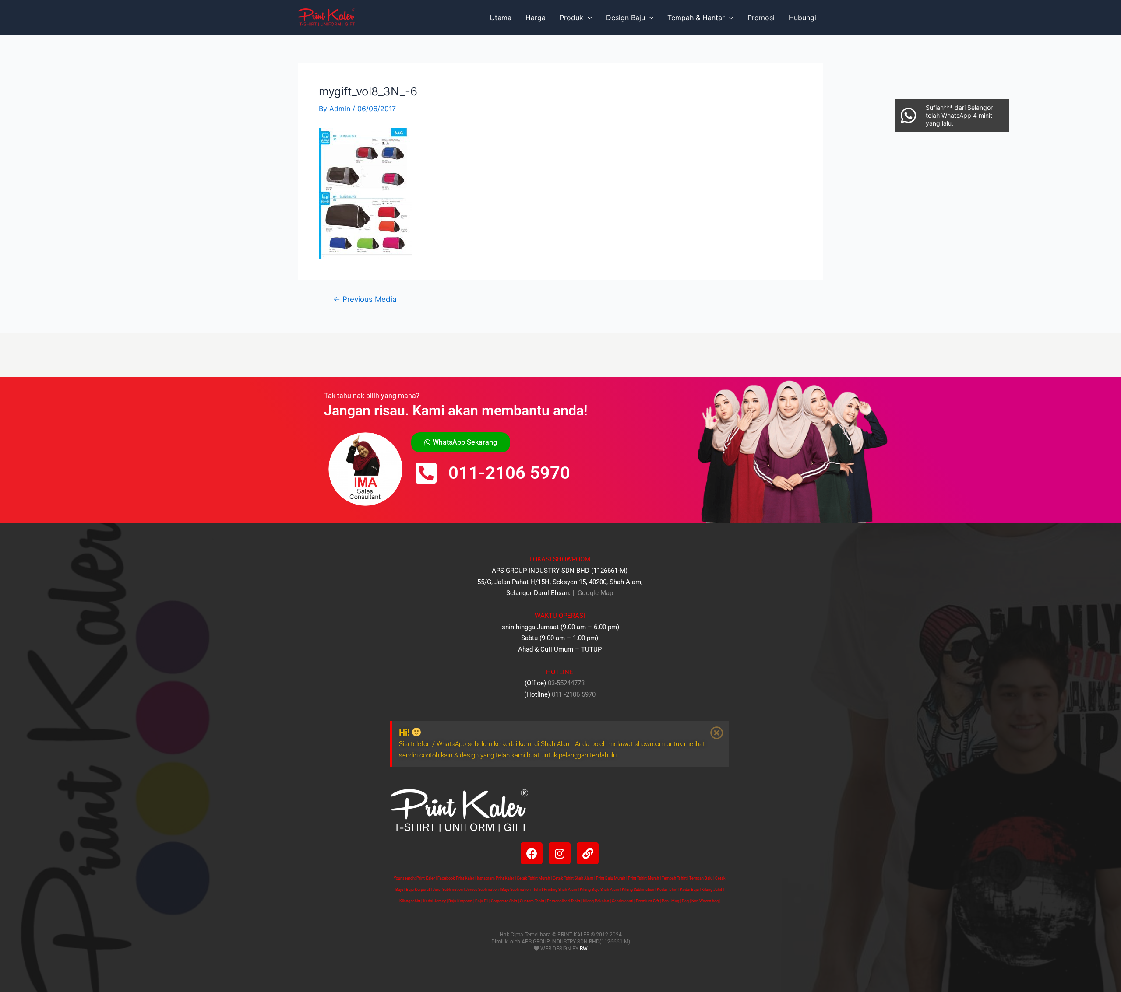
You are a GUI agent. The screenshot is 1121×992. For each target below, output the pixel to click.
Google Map (594, 593)
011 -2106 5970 (574, 694)
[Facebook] (532, 853)
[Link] (588, 853)
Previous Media (365, 299)
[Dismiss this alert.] (717, 733)
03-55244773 (566, 683)
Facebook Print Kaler (455, 878)
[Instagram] (560, 853)
